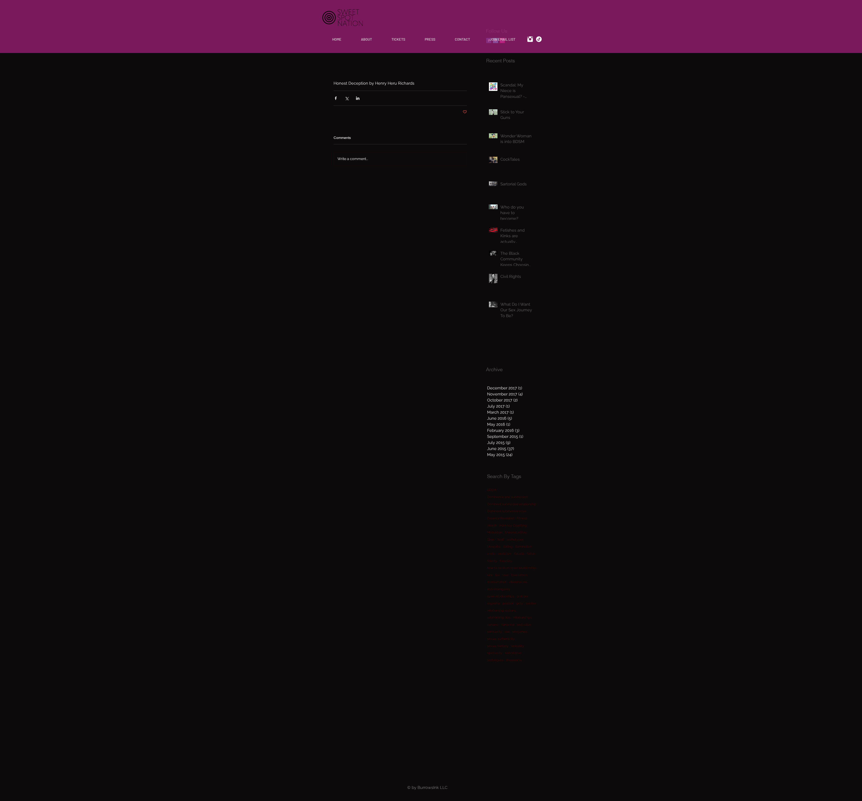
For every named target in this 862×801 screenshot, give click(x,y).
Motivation (494, 532)
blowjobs (493, 546)
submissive (513, 653)
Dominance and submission (507, 497)
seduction (524, 624)
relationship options (501, 610)
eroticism (505, 553)
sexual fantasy (497, 646)
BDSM (491, 490)
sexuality (517, 646)
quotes (531, 603)
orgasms (493, 603)
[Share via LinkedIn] (358, 98)
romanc (492, 624)
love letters (519, 575)
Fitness (522, 518)
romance (507, 624)
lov (497, 575)
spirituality (494, 653)
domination (523, 546)
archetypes (515, 539)
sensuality (494, 631)
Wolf (500, 539)
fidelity (492, 561)
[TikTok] (539, 39)
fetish (531, 553)
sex (507, 631)
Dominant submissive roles (506, 511)
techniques (495, 660)
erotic (491, 553)
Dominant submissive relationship (511, 504)
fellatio (519, 553)
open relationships (500, 596)
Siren (491, 539)
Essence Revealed (500, 518)
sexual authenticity (501, 639)
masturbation (497, 582)
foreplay (506, 561)
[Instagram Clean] (530, 39)
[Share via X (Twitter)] (347, 98)
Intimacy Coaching (513, 525)
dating (507, 546)
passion (508, 603)
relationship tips (498, 617)
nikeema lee (518, 582)
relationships (522, 617)
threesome (514, 660)
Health (492, 525)
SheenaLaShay (516, 532)
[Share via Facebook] (336, 98)
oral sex (522, 596)
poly (520, 603)
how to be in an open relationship (511, 568)
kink (490, 575)
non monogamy (498, 589)
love (505, 575)
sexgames (519, 631)
